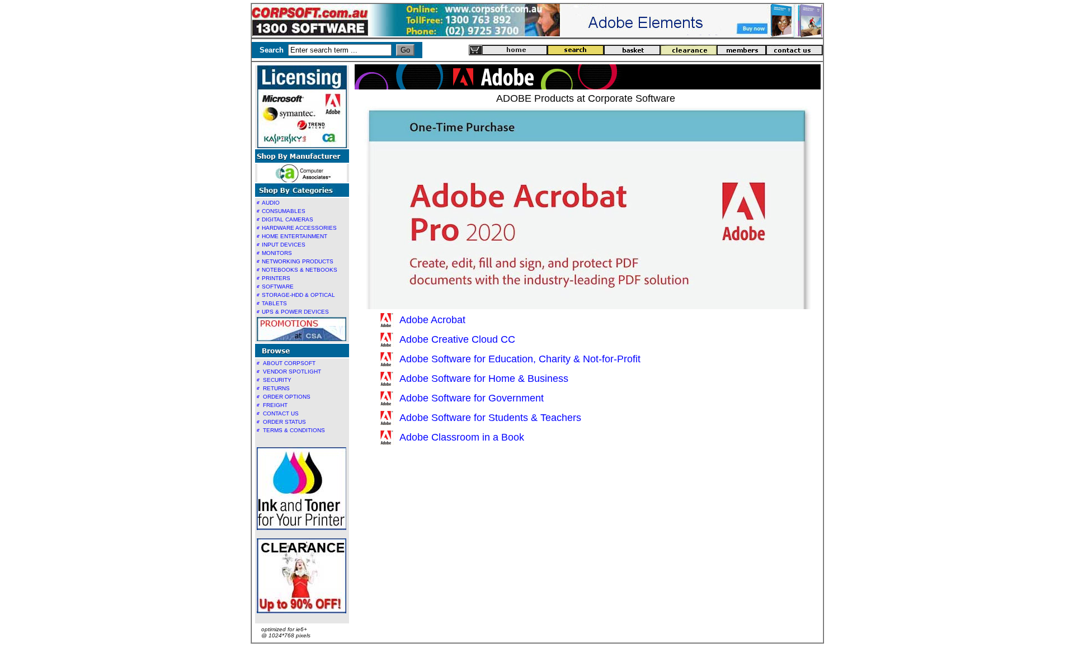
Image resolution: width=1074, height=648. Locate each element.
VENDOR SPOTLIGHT (292, 371)
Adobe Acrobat (432, 319)
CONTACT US (281, 413)
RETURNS (276, 388)
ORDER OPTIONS (286, 397)
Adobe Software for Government (471, 398)
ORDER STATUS (284, 422)
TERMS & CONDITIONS (294, 430)
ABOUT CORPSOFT (289, 363)
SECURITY (277, 380)
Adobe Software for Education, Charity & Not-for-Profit (519, 359)
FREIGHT (275, 405)
